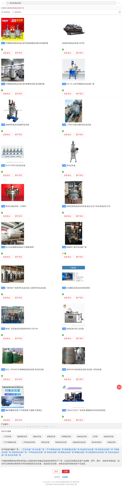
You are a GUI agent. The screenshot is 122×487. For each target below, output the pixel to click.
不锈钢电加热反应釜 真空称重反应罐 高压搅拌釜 (25, 84)
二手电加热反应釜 (28, 442)
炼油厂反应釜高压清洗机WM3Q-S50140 (22, 328)
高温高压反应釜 (61, 442)
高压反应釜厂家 (14, 455)
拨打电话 (18, 53)
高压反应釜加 (96, 442)
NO (30, 426)
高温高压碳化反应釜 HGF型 (73, 43)
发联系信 (6, 53)
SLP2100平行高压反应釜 (15, 165)
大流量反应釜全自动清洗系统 (78, 288)
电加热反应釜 (82, 436)
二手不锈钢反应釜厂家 (54, 449)
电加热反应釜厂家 (105, 449)
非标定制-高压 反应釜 (75, 328)
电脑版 (65, 477)
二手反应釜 (7, 436)
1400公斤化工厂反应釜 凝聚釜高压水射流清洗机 (86, 410)
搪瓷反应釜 (37, 436)
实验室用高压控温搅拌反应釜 (17, 124)
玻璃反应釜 (51, 436)
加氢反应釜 (111, 442)
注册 (66, 471)
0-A (2, 426)
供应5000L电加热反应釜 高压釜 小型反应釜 (84, 369)
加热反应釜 (45, 442)
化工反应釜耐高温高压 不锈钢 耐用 (20, 247)
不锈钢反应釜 (66, 436)
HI (18, 426)
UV (44, 426)
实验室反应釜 (108, 436)
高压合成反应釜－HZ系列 (16, 206)
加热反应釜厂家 (53, 452)
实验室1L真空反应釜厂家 (76, 247)
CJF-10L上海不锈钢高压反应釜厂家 (80, 84)
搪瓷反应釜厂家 (67, 452)
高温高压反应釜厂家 (88, 449)
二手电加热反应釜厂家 (36, 452)
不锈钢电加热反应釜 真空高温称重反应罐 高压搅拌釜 (27, 43)
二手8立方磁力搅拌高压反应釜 (78, 124)
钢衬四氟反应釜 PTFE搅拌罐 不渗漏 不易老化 (24, 410)
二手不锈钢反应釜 (9, 442)
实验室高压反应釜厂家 (97, 452)
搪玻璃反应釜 (22, 436)
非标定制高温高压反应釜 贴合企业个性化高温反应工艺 (88, 206)
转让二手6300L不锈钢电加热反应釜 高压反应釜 (25, 369)
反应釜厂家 (39, 449)
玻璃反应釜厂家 (81, 452)
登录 (56, 471)
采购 (119, 387)
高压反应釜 (70, 165)
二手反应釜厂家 (27, 449)
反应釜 (95, 436)
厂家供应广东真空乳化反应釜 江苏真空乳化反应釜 (26, 288)
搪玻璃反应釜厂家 (72, 449)
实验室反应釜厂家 (19, 452)
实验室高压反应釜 (79, 442)
